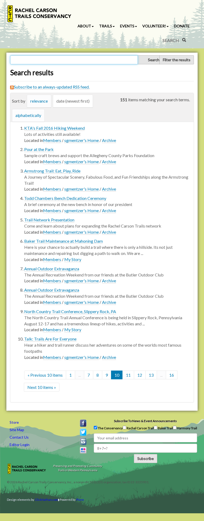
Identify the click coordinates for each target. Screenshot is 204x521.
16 (171, 374)
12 (139, 374)
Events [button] (127, 26)
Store (14, 422)
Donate (182, 26)
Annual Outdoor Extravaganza (51, 268)
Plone (80, 499)
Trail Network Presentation (49, 219)
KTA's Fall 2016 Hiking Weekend (54, 128)
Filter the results (176, 59)
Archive (109, 140)
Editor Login (19, 444)
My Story (72, 259)
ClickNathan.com (46, 499)
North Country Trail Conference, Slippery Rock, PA (70, 311)
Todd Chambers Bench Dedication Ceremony (65, 198)
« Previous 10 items (45, 374)
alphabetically (28, 115)
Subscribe (145, 458)
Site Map (17, 429)
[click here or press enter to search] (184, 39)
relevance (39, 100)
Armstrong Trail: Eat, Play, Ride (52, 170)
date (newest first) (73, 100)
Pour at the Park (39, 149)
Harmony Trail (186, 428)
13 (151, 374)
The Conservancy (110, 428)
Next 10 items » (41, 387)
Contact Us (19, 437)
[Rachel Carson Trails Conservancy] (39, 13)
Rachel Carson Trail (140, 428)
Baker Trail (165, 428)
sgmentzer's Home (81, 140)
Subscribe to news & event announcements (145, 421)
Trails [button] (105, 26)
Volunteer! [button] (154, 26)
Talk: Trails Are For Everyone (50, 338)
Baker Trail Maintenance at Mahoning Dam (63, 240)
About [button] (84, 26)
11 (128, 374)
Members (52, 140)
